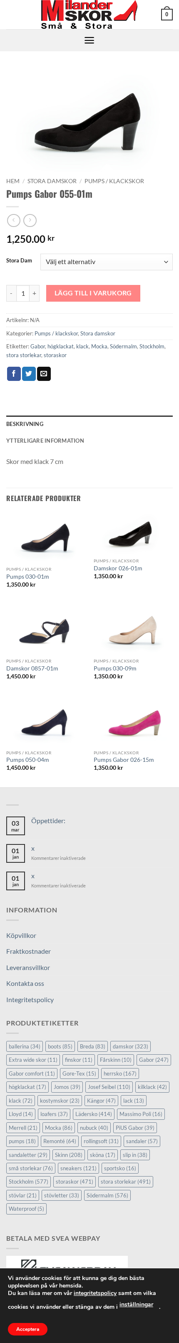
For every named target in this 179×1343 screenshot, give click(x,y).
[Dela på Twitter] (29, 374)
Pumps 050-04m (27, 759)
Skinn (68, 1155)
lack (133, 1100)
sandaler (142, 1141)
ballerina (24, 1046)
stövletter (61, 1195)
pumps (22, 1141)
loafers (54, 1114)
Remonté (59, 1141)
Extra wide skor (33, 1059)
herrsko (120, 1073)
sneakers (78, 1168)
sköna (102, 1155)
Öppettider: (48, 820)
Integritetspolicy (30, 999)
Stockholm (151, 346)
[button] (167, 14)
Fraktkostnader (28, 951)
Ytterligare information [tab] (45, 440)
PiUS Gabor (135, 1127)
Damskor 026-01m (118, 568)
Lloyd (21, 1114)
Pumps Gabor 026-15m (124, 759)
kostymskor (60, 1100)
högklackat (60, 346)
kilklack (152, 1086)
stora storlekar (23, 355)
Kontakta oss (25, 983)
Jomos (67, 1086)
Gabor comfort (32, 1073)
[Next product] (13, 220)
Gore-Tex (79, 1073)
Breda (92, 1046)
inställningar (136, 1304)
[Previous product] (29, 220)
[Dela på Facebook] (14, 374)
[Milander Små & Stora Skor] (90, 14)
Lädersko (93, 1114)
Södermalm (123, 346)
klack (82, 346)
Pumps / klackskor (114, 181)
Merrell (23, 1127)
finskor (78, 1059)
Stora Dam (19, 261)
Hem (13, 181)
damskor (130, 1046)
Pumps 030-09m (115, 668)
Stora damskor (52, 181)
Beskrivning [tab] (24, 424)
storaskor (55, 355)
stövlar (23, 1195)
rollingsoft (101, 1141)
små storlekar (31, 1168)
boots (60, 1046)
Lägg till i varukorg (93, 293)
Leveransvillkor (28, 967)
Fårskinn (116, 1059)
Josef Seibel (109, 1086)
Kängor (101, 1100)
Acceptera (27, 1329)
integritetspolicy (95, 1293)
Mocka (99, 346)
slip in (135, 1155)
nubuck (94, 1127)
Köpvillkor (21, 935)
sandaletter (28, 1155)
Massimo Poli (140, 1114)
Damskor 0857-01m (32, 668)
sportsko (120, 1168)
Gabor (37, 346)
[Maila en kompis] (44, 374)
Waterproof (26, 1208)
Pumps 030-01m (27, 576)
